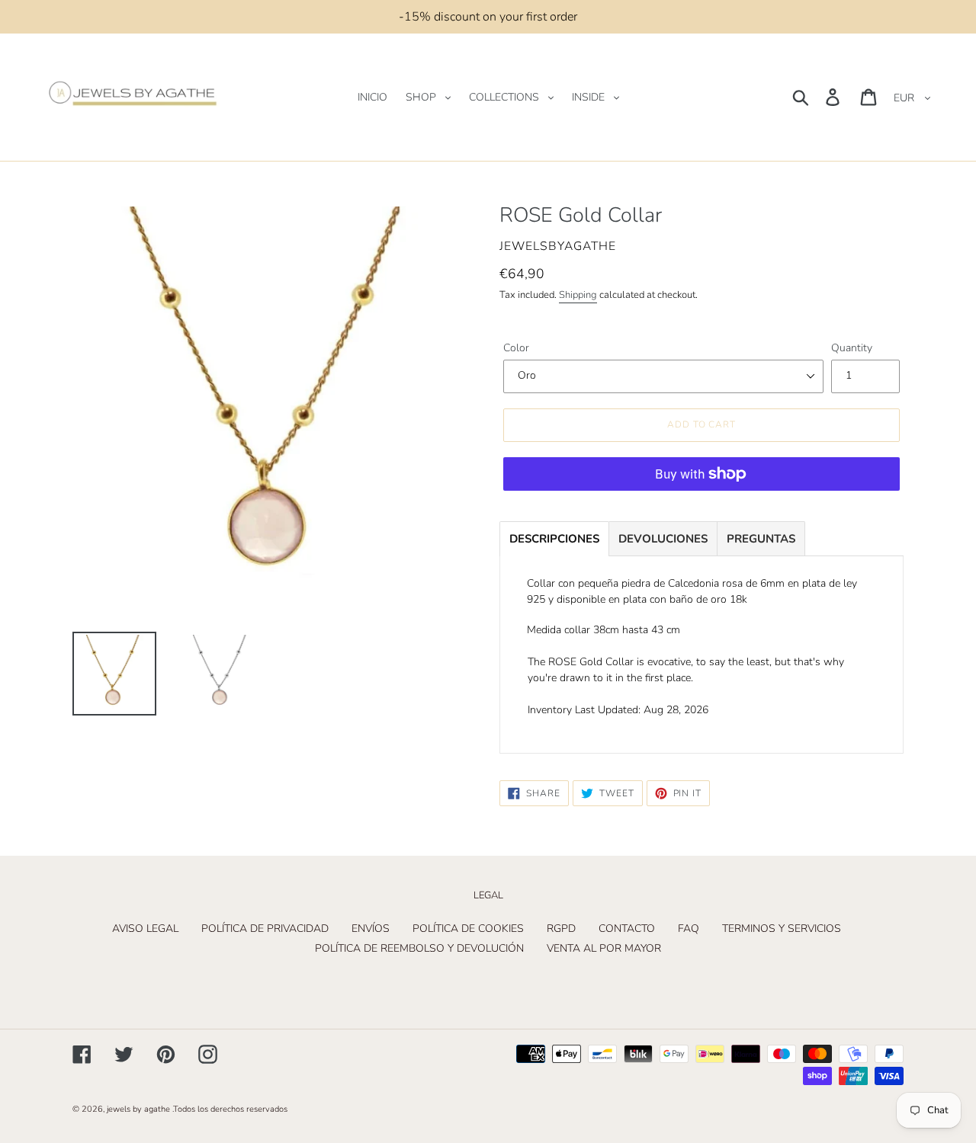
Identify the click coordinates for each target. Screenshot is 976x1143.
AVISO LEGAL (145, 928)
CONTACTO (627, 928)
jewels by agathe (138, 1109)
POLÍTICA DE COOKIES (468, 928)
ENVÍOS (371, 928)
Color (516, 348)
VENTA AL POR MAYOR (604, 948)
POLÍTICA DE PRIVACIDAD (265, 928)
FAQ (688, 928)
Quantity (851, 348)
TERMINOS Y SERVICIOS (781, 928)
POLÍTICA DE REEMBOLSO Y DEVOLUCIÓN (419, 948)
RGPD (561, 928)
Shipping (578, 295)
